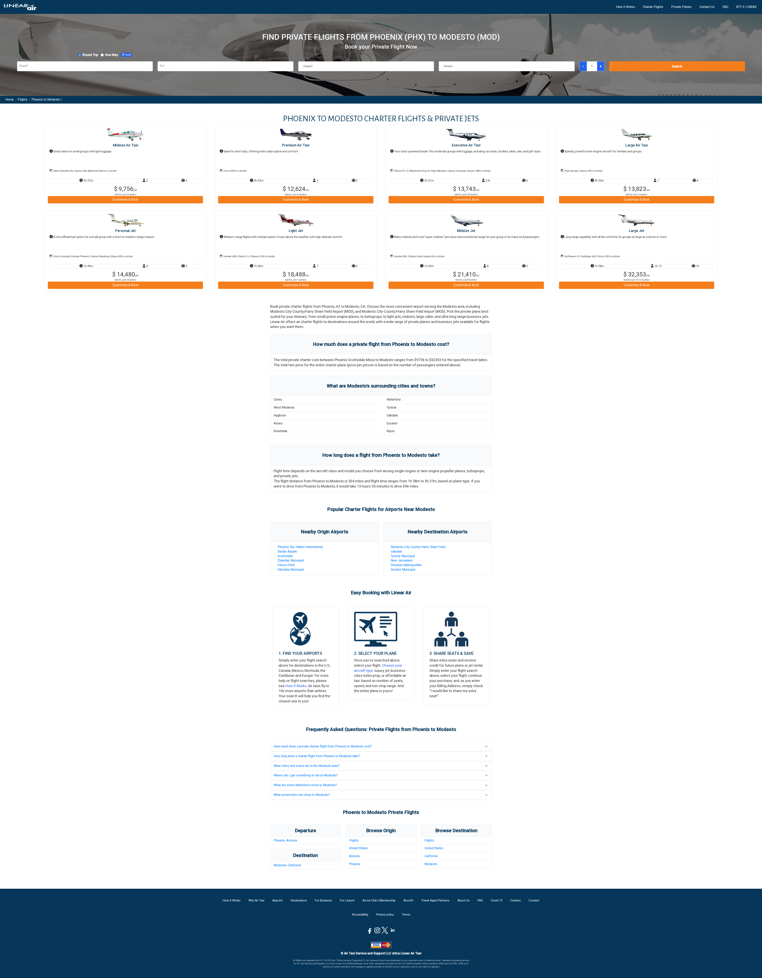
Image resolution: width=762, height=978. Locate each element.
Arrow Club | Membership (379, 900)
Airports (277, 900)
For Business (323, 900)
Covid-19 (496, 900)
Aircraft (408, 900)
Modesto (430, 864)
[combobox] (19, 66)
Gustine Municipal (403, 569)
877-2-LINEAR (746, 7)
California (431, 856)
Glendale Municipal (291, 569)
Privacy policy (385, 914)
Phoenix (354, 864)
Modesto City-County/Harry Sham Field (418, 547)
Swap (128, 54)
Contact (534, 900)
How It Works (625, 7)
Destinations (299, 900)
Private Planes (681, 7)
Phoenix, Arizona (285, 840)
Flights (354, 840)
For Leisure (347, 900)
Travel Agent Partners (435, 900)
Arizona (354, 856)
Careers (515, 900)
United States (358, 848)
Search (677, 66)
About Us (463, 900)
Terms (406, 914)
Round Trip (90, 55)
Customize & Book (125, 199)
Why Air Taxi (256, 900)
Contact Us (707, 7)
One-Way (111, 55)
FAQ (725, 7)
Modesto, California (287, 865)
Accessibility (360, 914)
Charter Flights (653, 7)
